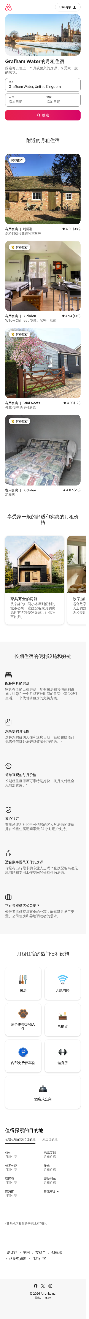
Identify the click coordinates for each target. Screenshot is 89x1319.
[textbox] (24, 101)
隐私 (38, 1298)
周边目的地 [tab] (49, 1139)
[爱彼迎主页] (8, 7)
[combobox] (43, 86)
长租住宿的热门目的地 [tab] (20, 1139)
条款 (48, 1298)
